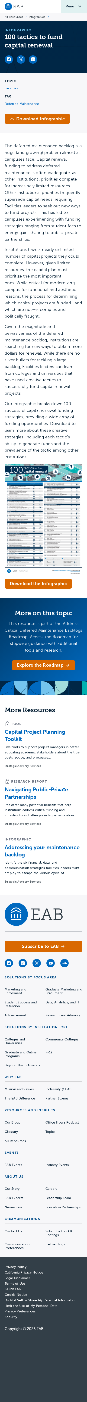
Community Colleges (61, 1039)
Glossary (11, 1131)
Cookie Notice (16, 1294)
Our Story (12, 1188)
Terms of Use (15, 1283)
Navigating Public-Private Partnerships (36, 793)
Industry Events (57, 1165)
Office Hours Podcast (62, 1122)
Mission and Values (19, 1089)
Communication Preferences (17, 1246)
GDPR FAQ (13, 1289)
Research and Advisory (62, 1015)
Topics (50, 1131)
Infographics (37, 17)
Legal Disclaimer (17, 1278)
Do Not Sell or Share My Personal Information (40, 1300)
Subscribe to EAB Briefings (58, 1233)
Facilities (11, 88)
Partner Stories (56, 1098)
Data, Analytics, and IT (62, 1002)
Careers (51, 1188)
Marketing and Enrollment (15, 991)
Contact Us (13, 1231)
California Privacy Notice (24, 1272)
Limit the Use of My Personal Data (31, 1306)
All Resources (14, 17)
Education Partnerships (63, 1207)
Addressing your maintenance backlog (42, 851)
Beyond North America (22, 1065)
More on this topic (43, 613)
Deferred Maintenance (22, 104)
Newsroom (13, 1207)
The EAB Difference (20, 1098)
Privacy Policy (15, 1267)
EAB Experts (14, 1198)
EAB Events (13, 1165)
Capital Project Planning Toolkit (35, 735)
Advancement (15, 1015)
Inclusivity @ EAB (58, 1089)
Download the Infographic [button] (38, 583)
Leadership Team (58, 1198)
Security (11, 1317)
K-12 (49, 1052)
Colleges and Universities (15, 1041)
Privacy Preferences (20, 1311)
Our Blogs (12, 1122)
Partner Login (55, 1244)
